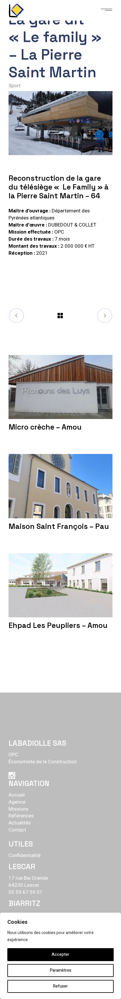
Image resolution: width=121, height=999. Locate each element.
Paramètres (60, 970)
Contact (17, 830)
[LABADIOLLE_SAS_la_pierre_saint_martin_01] (60, 123)
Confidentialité (25, 855)
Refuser (60, 986)
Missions (18, 809)
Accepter (60, 954)
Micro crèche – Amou (45, 427)
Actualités (20, 823)
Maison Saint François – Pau (59, 526)
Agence (17, 802)
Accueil (17, 795)
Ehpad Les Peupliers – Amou (58, 625)
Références (21, 815)
